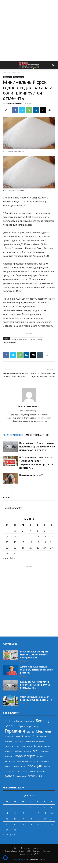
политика (19, 766)
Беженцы (43, 720)
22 (7, 547)
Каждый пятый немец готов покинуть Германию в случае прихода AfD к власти (37, 446)
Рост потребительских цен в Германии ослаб (43, 375)
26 (38, 547)
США (35, 736)
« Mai (5, 557)
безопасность (42, 746)
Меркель (43, 731)
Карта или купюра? (31, 475)
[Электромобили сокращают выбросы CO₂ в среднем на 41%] (10, 700)
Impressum (37, 848)
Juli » (12, 557)
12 (38, 536)
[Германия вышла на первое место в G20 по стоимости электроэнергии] (10, 655)
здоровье (44, 751)
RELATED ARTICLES (13, 435)
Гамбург (36, 726)
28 (51, 547)
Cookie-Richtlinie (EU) (29, 854)
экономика (35, 775)
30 (15, 553)
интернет (9, 756)
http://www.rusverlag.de (29, 411)
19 (38, 542)
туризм (32, 771)
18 (30, 542)
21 (51, 542)
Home (5, 72)
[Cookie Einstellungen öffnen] (5, 859)
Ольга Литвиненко (14, 103)
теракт (25, 771)
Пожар (17, 737)
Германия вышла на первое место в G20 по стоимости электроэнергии (34, 655)
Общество (15, 72)
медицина (41, 756)
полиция (35, 765)
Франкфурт (19, 741)
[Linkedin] (36, 110)
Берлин (11, 725)
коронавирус (25, 755)
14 (51, 536)
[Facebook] (15, 110)
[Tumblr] (40, 355)
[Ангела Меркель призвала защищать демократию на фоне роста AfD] (10, 670)
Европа (30, 732)
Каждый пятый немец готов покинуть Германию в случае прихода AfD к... (35, 685)
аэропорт (27, 746)
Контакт (36, 851)
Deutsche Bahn (13, 721)
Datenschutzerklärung (14, 851)
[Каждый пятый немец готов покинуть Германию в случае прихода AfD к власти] (10, 446)
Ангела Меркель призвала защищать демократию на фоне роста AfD (36, 670)
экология (21, 776)
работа (47, 766)
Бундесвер (25, 726)
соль (40, 339)
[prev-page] (5, 489)
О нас (16, 848)
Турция (43, 737)
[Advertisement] (29, 30)
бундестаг (9, 751)
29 (7, 553)
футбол (9, 776)
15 (7, 542)
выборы (18, 751)
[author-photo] (29, 402)
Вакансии (25, 848)
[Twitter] (22, 110)
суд (18, 771)
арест (17, 746)
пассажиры (44, 761)
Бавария (29, 721)
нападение (22, 761)
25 (30, 547)
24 (23, 547)
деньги (27, 751)
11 (30, 536)
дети (35, 751)
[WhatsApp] (29, 110)
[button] (5, 65)
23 (15, 547)
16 (15, 542)
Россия (26, 736)
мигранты (10, 761)
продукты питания (19, 339)
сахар (32, 339)
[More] (50, 110)
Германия (15, 731)
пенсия (7, 766)
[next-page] (9, 489)
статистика (10, 771)
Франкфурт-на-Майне (35, 741)
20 (44, 542)
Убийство (9, 741)
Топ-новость (18, 77)
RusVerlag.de (20, 859)
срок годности (10, 342)
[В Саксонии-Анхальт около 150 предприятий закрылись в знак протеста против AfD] (10, 461)
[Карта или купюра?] (10, 478)
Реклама (46, 851)
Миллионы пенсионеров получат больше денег (15, 375)
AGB (28, 851)
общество (34, 761)
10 (23, 536)
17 (23, 542)
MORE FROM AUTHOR (37, 435)
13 (44, 536)
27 (44, 547)
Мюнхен (9, 736)
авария (9, 746)
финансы (40, 771)
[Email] (43, 110)
